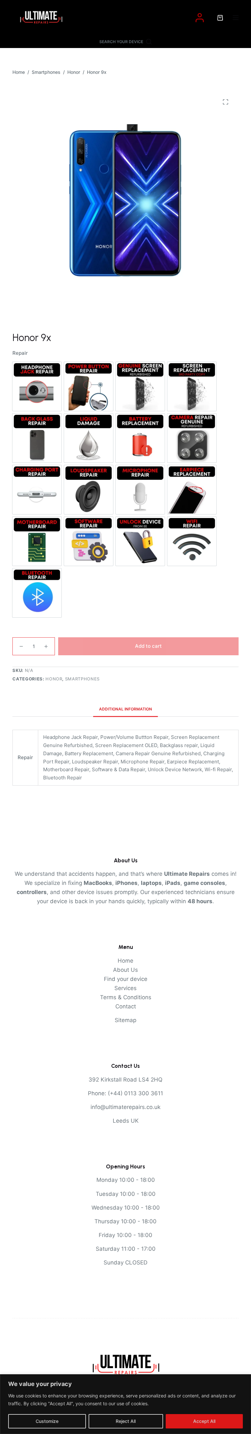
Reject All (126, 1421)
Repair (20, 353)
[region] (125, 1404)
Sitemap (125, 1020)
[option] (36, 386)
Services (125, 988)
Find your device (125, 979)
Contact (125, 1006)
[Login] (199, 17)
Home (125, 960)
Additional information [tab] (125, 709)
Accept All (204, 1421)
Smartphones (82, 678)
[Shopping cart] (220, 18)
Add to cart (148, 646)
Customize (47, 1421)
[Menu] (236, 18)
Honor (53, 678)
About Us (125, 970)
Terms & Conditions (125, 997)
